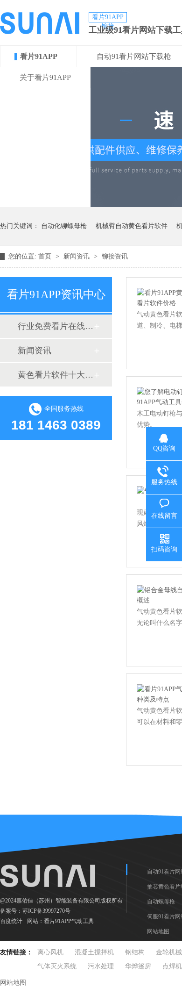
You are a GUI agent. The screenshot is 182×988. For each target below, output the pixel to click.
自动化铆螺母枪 (64, 225)
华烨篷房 (138, 966)
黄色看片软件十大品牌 (55, 374)
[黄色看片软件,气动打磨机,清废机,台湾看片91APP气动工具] (39, 31)
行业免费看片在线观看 (55, 326)
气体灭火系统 (57, 966)
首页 (45, 256)
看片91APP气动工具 (69, 921)
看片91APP (38, 56)
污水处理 (101, 966)
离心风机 (50, 952)
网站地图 (158, 931)
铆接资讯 (115, 256)
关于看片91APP (45, 77)
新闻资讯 (77, 256)
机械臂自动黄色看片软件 (132, 225)
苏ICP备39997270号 (46, 911)
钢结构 (135, 952)
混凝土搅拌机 (94, 952)
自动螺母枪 (161, 901)
